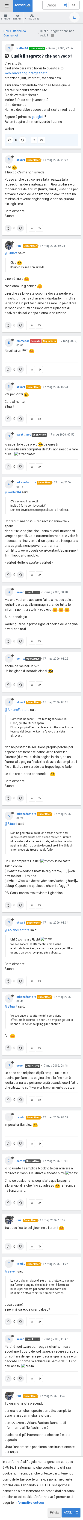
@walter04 (13, 492)
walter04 (22, 48)
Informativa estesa (29, 1502)
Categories (32, 18)
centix (20, 658)
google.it (38, 117)
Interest (17, 18)
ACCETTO (71, 1512)
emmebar (22, 341)
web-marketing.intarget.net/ (26, 73)
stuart (20, 160)
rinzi (19, 245)
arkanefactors (26, 482)
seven (20, 592)
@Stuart (11, 253)
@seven (11, 1271)
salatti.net (23, 434)
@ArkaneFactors (17, 710)
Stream (5, 18)
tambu (20, 1117)
